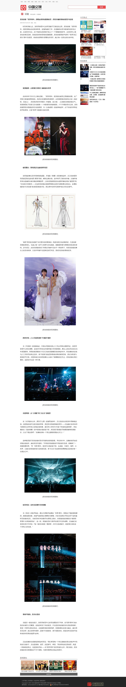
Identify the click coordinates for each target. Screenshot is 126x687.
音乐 (39, 1)
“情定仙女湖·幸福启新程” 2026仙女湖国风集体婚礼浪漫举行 (86, 57)
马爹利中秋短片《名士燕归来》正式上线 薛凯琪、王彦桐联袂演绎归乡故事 (86, 44)
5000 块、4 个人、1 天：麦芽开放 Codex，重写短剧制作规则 (99, 44)
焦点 (57, 1)
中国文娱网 (32, 14)
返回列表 (48, 674)
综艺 (43, 1)
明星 (29, 1)
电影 (32, 1)
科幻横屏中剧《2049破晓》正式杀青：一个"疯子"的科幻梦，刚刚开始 (99, 57)
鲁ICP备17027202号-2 (44, 684)
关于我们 (25, 680)
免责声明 (36, 680)
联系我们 (30, 680)
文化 (46, 1)
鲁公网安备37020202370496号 (60, 684)
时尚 (50, 1)
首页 (22, 1)
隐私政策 (42, 680)
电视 (36, 1)
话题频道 (39, 14)
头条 (25, 1)
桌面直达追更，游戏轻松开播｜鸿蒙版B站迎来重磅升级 (99, 31)
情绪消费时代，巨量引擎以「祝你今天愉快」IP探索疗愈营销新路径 (86, 31)
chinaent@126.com (33, 684)
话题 (53, 1)
